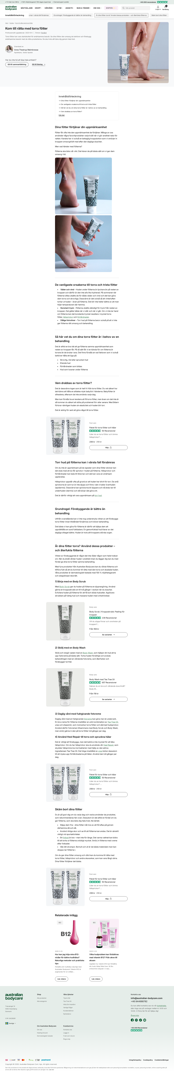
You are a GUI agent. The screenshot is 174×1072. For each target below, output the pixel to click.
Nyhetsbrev (67, 1014)
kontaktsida (161, 1006)
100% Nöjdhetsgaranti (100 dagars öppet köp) (36, 2)
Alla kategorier (42, 1001)
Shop (39, 994)
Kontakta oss (67, 1030)
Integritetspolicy (135, 1060)
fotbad (66, 837)
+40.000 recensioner (148, 2)
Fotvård (44, 33)
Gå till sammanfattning (17, 64)
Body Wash (88, 653)
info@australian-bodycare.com (146, 998)
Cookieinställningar (162, 1060)
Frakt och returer (69, 1036)
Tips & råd (66, 998)
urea (100, 751)
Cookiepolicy (148, 1060)
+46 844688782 (139, 1001)
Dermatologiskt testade (45, 1036)
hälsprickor (68, 317)
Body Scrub (64, 586)
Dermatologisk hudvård (61, 2)
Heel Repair (108, 745)
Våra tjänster (68, 994)
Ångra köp (66, 1039)
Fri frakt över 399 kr (13, 2)
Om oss (39, 1030)
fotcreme (88, 719)
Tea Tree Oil (113, 722)
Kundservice (68, 1026)
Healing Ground (42, 1033)
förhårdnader (83, 317)
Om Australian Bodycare (46, 1026)
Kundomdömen (68, 1011)
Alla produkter (42, 998)
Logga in (66, 1033)
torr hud (98, 495)
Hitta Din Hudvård (69, 1004)
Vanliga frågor (68, 1007)
